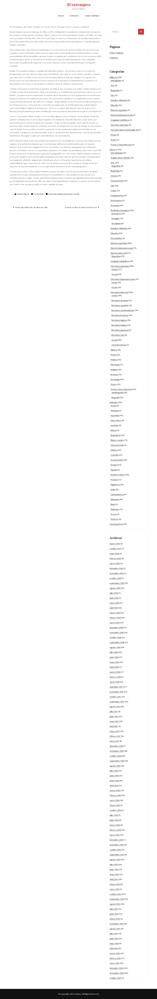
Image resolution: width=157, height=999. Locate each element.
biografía (115, 397)
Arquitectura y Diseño (120, 158)
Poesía (113, 135)
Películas (113, 402)
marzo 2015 (115, 805)
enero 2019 (115, 622)
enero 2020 (115, 563)
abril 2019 (114, 608)
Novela (114, 274)
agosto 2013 (115, 859)
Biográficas (116, 435)
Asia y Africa (116, 420)
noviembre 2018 (117, 632)
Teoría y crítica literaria (121, 144)
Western (114, 519)
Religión (114, 369)
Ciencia (114, 176)
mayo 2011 (114, 943)
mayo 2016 (114, 780)
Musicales (115, 499)
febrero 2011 (115, 958)
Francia (114, 479)
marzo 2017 (115, 731)
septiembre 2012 (117, 899)
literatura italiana (119, 325)
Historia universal (118, 253)
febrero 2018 (115, 677)
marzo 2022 (115, 543)
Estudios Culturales (119, 228)
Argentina (115, 415)
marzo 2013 (115, 884)
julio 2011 (114, 933)
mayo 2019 (114, 603)
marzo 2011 (115, 953)
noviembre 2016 (117, 751)
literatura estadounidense (122, 310)
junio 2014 (114, 820)
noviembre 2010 (117, 973)
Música (114, 350)
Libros (112, 149)
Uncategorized (116, 524)
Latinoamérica (117, 494)
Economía (115, 205)
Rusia (113, 504)
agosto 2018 (115, 647)
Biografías (115, 90)
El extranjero (78, 4)
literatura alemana (119, 300)
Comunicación (117, 195)
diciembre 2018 (116, 627)
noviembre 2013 (117, 845)
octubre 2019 (115, 578)
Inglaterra (115, 484)
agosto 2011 (115, 928)
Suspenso (115, 509)
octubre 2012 (115, 894)
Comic (113, 190)
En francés (116, 213)
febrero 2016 (115, 795)
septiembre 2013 (117, 854)
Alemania (115, 410)
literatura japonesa (119, 330)
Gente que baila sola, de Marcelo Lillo (31, 207)
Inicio (61, 16)
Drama (114, 465)
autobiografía (117, 392)
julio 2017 (114, 711)
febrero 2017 (115, 736)
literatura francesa (119, 315)
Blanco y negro (117, 440)
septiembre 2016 (117, 761)
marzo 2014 (115, 825)
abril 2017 (114, 726)
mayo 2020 (114, 553)
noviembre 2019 (117, 573)
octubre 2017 (115, 697)
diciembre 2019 (116, 568)
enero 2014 (115, 835)
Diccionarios (116, 200)
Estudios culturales (119, 100)
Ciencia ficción (117, 181)
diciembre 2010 (116, 968)
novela (76, 194)
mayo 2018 (114, 662)
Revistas (114, 374)
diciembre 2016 (116, 746)
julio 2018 (114, 652)
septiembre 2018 (117, 642)
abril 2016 (114, 785)
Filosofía (114, 105)
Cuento (114, 269)
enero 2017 (114, 741)
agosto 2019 (115, 588)
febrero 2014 (115, 830)
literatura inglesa (119, 320)
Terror (114, 514)
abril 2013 (114, 879)
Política (114, 359)
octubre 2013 (115, 850)
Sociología (115, 379)
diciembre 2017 (116, 687)
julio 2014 (114, 815)
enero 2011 (114, 963)
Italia (113, 489)
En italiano (116, 223)
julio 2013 (114, 864)
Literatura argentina (120, 266)
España (114, 470)
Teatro (114, 140)
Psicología (115, 364)
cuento (114, 282)
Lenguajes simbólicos (120, 120)
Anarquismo (116, 80)
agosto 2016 (115, 766)
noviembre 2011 (116, 924)
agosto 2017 (115, 706)
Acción (114, 405)
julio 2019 (114, 593)
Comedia (114, 455)
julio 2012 (114, 909)
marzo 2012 (115, 919)
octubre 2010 (115, 978)
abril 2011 (114, 948)
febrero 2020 (115, 558)
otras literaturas (118, 345)
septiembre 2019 (117, 583)
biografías (115, 166)
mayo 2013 (114, 874)
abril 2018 (114, 667)
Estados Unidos (117, 475)
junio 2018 (114, 657)
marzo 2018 (115, 672)
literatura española (119, 305)
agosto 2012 (115, 904)
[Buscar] (141, 32)
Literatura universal (119, 292)
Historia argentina (119, 110)
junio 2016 (114, 775)
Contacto (74, 16)
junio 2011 (114, 938)
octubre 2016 (115, 756)
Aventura (115, 425)
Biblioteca (114, 77)
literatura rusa (117, 335)
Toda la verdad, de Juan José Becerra (81, 207)
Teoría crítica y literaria (121, 389)
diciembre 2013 (116, 840)
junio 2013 (114, 869)
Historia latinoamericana (122, 115)
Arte (112, 85)
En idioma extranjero (120, 210)
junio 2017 (114, 716)
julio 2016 (114, 771)
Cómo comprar (92, 16)
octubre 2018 (115, 637)
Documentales (117, 460)
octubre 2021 (115, 548)
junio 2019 (114, 598)
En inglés (115, 218)
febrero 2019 (115, 618)
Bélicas (114, 430)
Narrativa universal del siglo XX (124, 130)
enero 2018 (114, 682)
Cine (112, 95)
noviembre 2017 (116, 692)
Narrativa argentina (119, 125)
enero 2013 (114, 889)
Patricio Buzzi (23, 194)
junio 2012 (114, 914)
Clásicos (114, 450)
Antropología (116, 153)
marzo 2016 (115, 790)
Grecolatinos (116, 238)
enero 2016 (114, 800)
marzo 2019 (115, 613)
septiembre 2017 (117, 701)
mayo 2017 (114, 721)
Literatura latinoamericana (61, 194)
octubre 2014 (115, 810)
